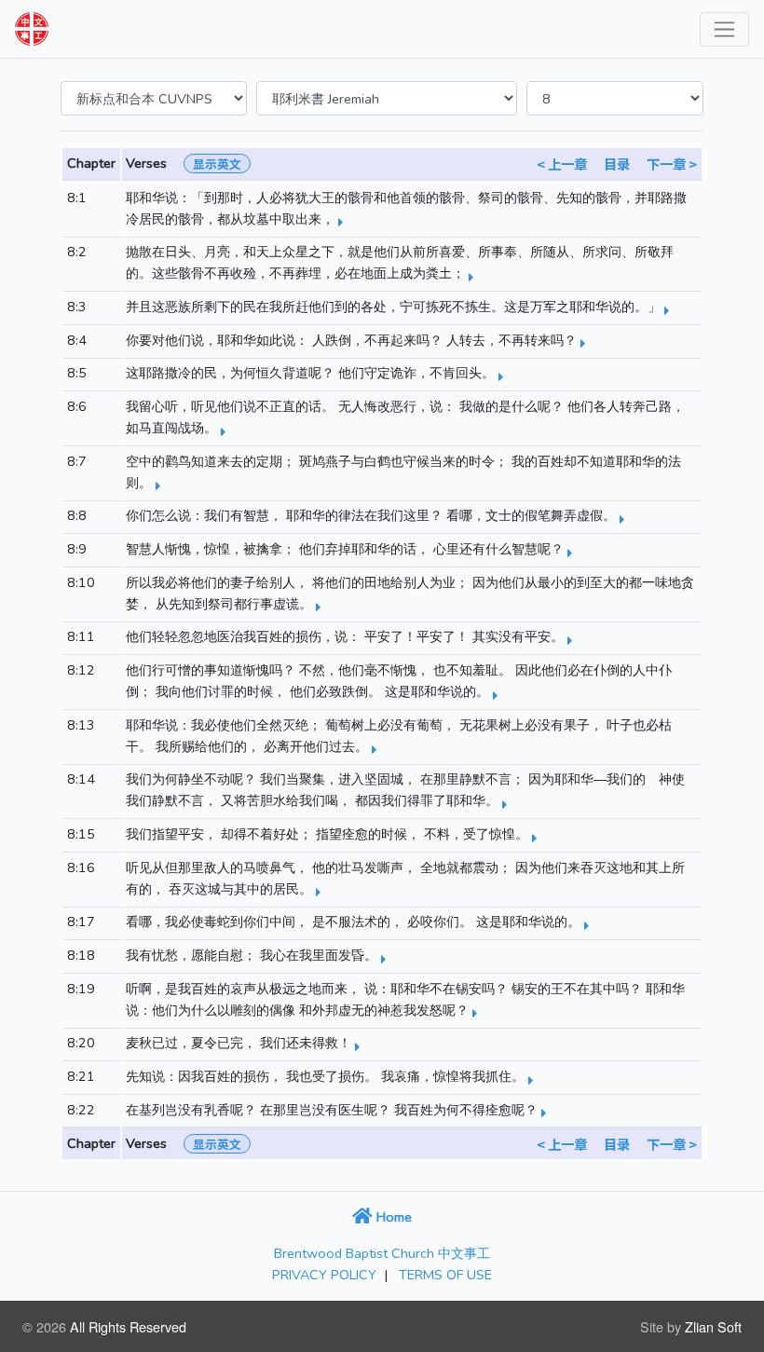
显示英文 (217, 163)
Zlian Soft (713, 1326)
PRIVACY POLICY (324, 1274)
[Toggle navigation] (724, 29)
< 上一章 (562, 163)
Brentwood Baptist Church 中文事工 (382, 1253)
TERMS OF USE (445, 1274)
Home (392, 1217)
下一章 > (672, 163)
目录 (617, 163)
